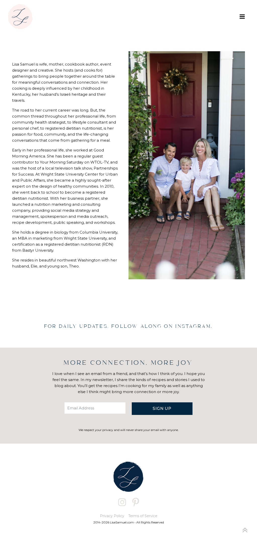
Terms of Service (142, 516)
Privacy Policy (112, 516)
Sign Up (162, 408)
